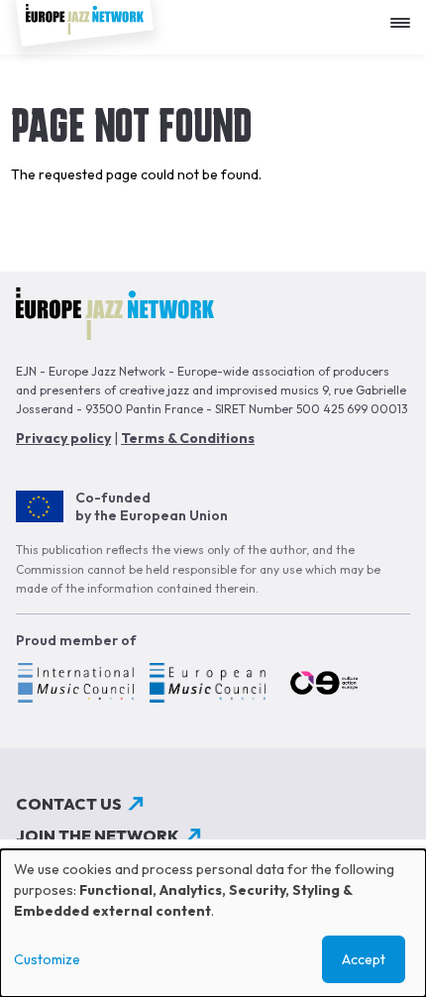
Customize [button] (47, 959)
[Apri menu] (405, 15)
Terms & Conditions (188, 438)
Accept (363, 959)
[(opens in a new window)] (75, 686)
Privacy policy (63, 438)
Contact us (69, 804)
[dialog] (213, 923)
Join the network (97, 835)
